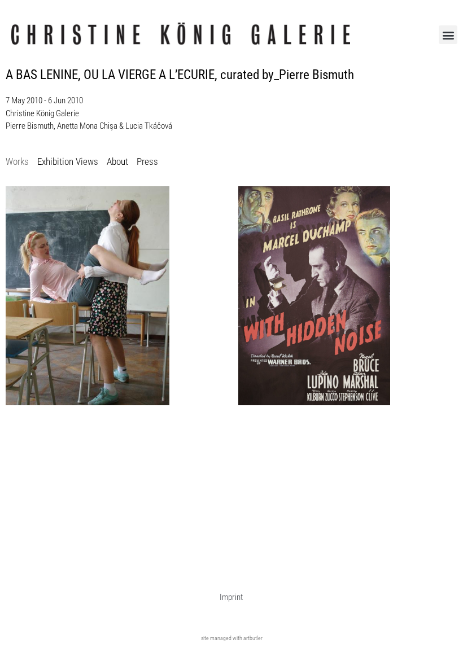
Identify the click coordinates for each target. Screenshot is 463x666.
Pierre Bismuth (30, 126)
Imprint (231, 597)
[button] (448, 34)
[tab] (17, 162)
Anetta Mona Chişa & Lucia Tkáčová (114, 126)
